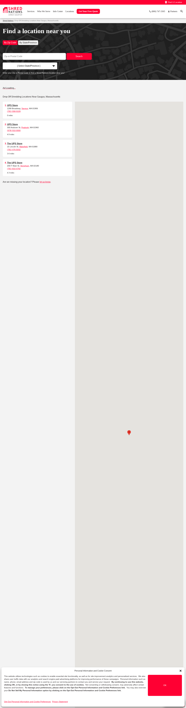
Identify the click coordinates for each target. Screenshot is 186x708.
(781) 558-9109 (14, 111)
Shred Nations (8, 21)
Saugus (25, 108)
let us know (45, 182)
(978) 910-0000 (14, 130)
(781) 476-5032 (14, 150)
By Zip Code (10, 42)
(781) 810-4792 (14, 169)
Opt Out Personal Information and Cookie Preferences (27, 702)
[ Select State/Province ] (28, 66)
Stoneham (24, 166)
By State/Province (28, 42)
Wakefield (23, 147)
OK (164, 685)
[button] (180, 670)
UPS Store (12, 105)
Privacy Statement (60, 702)
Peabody (25, 127)
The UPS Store (14, 143)
